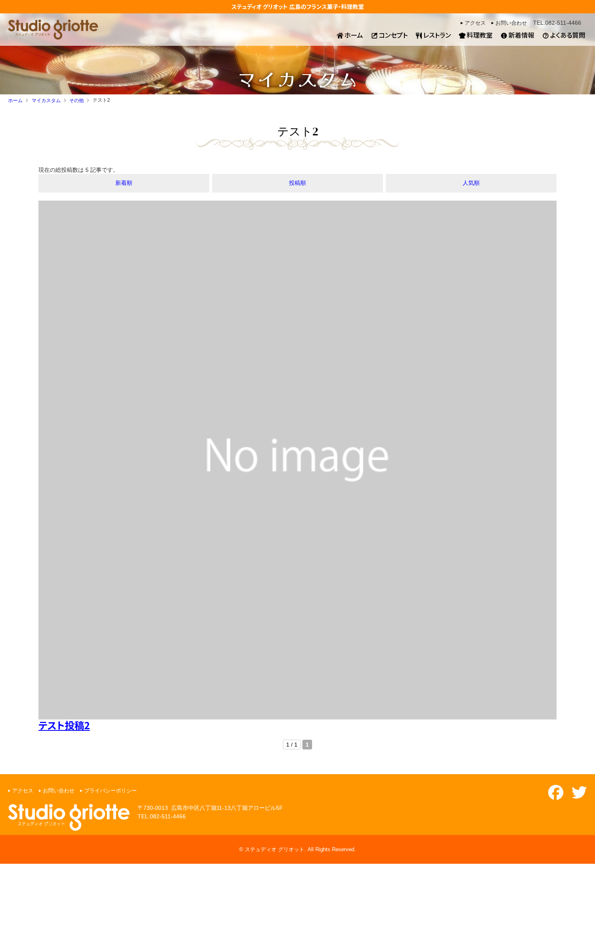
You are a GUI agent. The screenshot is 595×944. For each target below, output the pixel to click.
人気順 (471, 183)
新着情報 (521, 35)
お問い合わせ (511, 23)
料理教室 (480, 35)
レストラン (437, 35)
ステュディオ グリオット (260, 6)
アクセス (475, 23)
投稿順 (297, 183)
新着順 (123, 183)
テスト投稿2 (64, 725)
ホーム (353, 35)
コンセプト (393, 35)
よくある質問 (567, 35)
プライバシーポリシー (110, 791)
